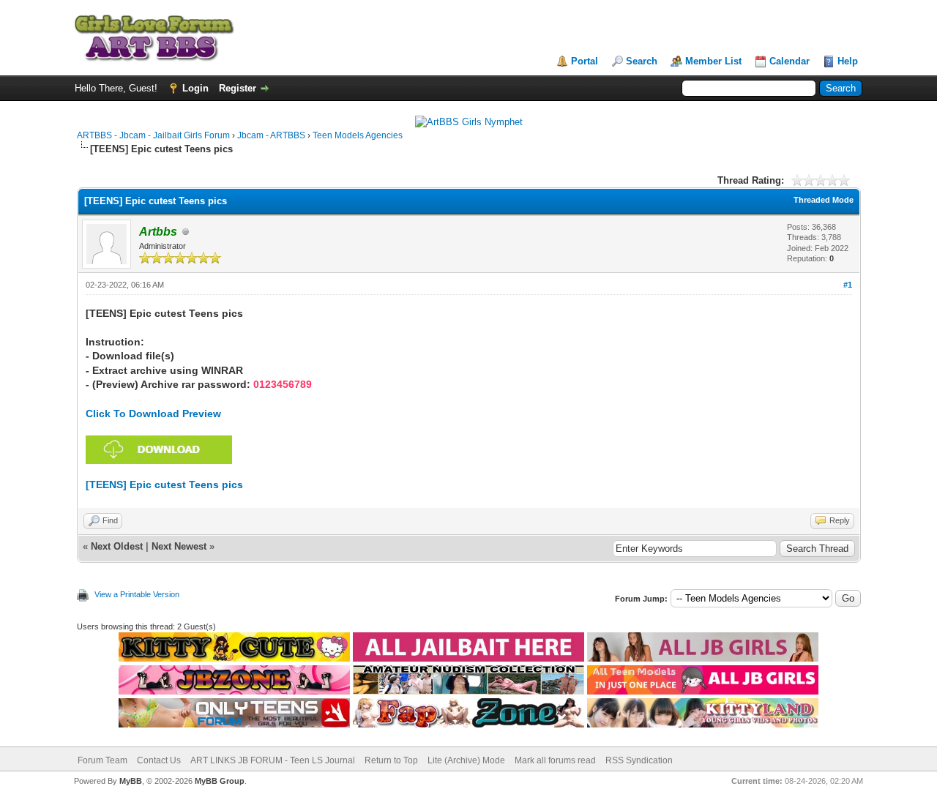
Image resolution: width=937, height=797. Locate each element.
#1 (847, 284)
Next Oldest (117, 546)
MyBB (130, 781)
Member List (713, 61)
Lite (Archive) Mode (466, 760)
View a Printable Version (136, 594)
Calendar (789, 61)
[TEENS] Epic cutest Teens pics (164, 484)
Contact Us (159, 760)
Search (641, 61)
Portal (584, 61)
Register (237, 88)
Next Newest (179, 546)
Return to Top (391, 760)
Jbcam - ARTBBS (271, 135)
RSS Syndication (639, 760)
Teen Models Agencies (358, 135)
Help (847, 61)
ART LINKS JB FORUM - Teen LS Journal (272, 760)
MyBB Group (219, 781)
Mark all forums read (555, 760)
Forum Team (102, 760)
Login (195, 88)
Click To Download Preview (153, 413)
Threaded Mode (824, 199)
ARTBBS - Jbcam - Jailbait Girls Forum (153, 135)
